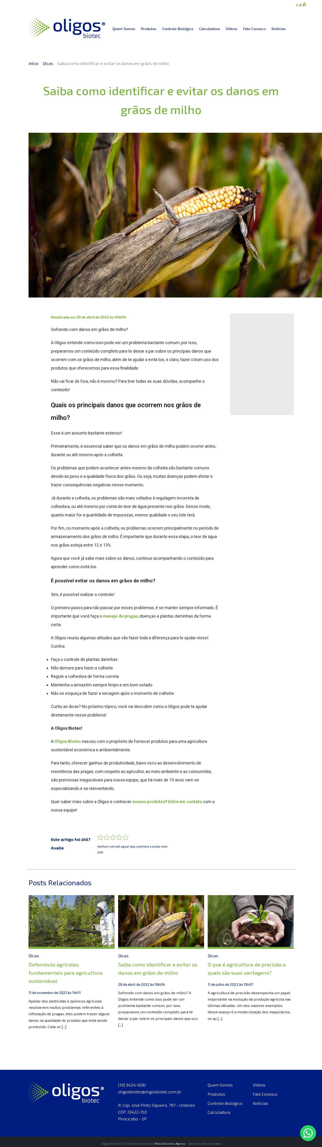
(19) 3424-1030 (132, 1084)
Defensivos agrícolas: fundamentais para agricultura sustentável (66, 972)
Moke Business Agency (169, 1143)
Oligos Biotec (67, 741)
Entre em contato (185, 801)
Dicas (48, 63)
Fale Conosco (254, 28)
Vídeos (231, 28)
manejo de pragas (120, 616)
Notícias (278, 28)
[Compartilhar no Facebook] (38, 320)
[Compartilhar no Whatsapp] (38, 349)
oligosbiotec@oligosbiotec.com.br (149, 1091)
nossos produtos (148, 801)
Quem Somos (123, 28)
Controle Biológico (177, 28)
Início (33, 63)
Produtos (148, 28)
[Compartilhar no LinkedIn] (38, 334)
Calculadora (209, 28)
